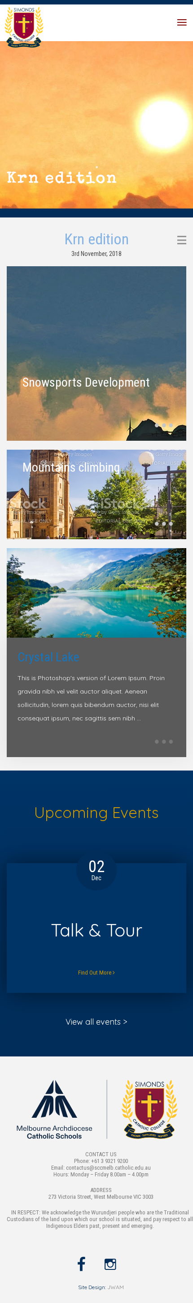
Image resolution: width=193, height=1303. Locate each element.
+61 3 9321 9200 (109, 1161)
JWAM (115, 1287)
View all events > (96, 1022)
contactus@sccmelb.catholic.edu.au (108, 1167)
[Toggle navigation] (182, 23)
